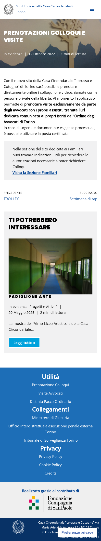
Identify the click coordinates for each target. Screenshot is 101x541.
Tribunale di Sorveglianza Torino (50, 440)
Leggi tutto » (22, 344)
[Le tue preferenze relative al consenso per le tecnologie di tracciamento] (77, 532)
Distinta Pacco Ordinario (50, 401)
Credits (50, 473)
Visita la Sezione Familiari (35, 172)
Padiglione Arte (30, 296)
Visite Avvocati (50, 393)
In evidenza (13, 54)
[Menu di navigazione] (91, 9)
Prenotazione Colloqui (50, 384)
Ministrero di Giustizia (50, 417)
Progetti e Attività (43, 306)
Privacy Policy (50, 456)
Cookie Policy (50, 464)
